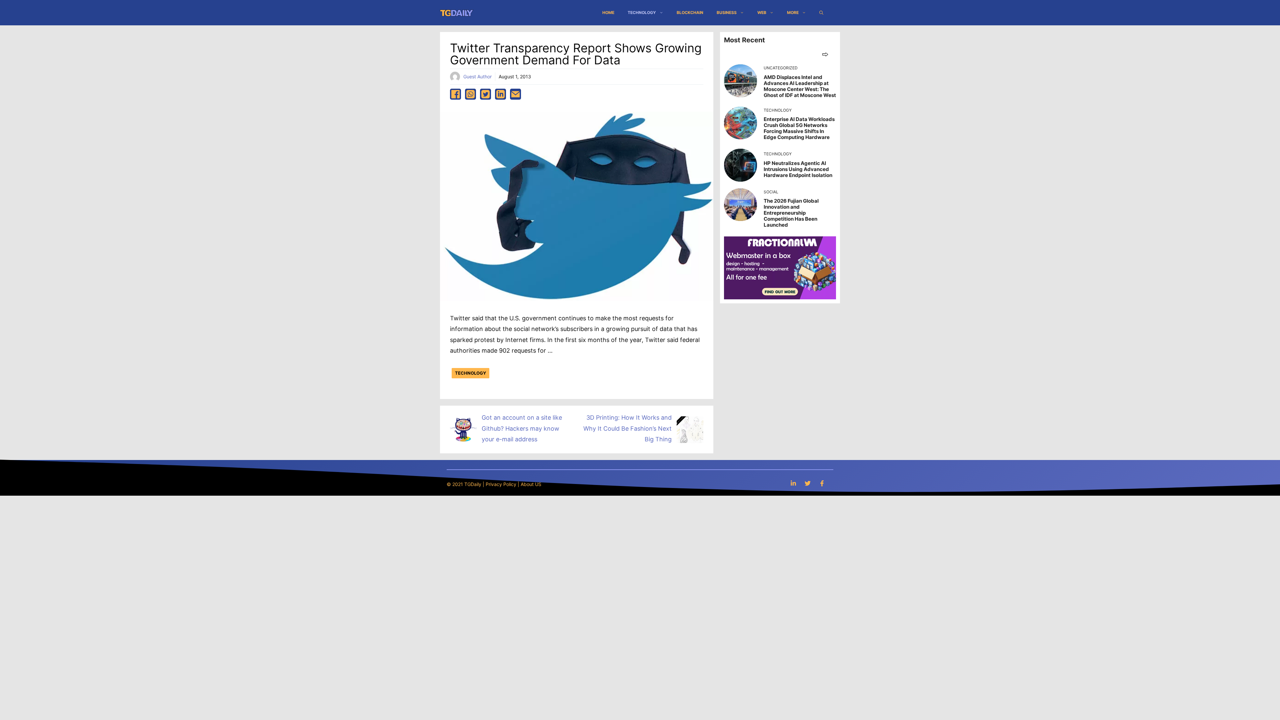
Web (761, 12)
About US (531, 484)
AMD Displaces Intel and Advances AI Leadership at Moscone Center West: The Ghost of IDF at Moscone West (800, 86)
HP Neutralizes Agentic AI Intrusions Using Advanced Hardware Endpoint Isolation (798, 169)
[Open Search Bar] (821, 13)
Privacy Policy (501, 484)
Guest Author (477, 76)
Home (608, 12)
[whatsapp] (470, 94)
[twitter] (485, 94)
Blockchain (690, 12)
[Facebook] (822, 483)
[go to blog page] (825, 54)
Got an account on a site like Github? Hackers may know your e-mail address (522, 428)
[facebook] (455, 94)
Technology (642, 12)
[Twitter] (808, 483)
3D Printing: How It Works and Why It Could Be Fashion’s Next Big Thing (627, 428)
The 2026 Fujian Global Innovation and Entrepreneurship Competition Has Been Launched (791, 213)
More (793, 12)
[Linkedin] (793, 483)
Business (727, 12)
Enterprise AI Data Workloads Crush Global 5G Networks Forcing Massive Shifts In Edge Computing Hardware (799, 128)
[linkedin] (500, 94)
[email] (515, 94)
